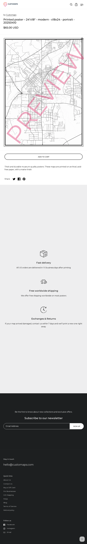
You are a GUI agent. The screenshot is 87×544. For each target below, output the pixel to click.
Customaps (11, 15)
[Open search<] (71, 4)
